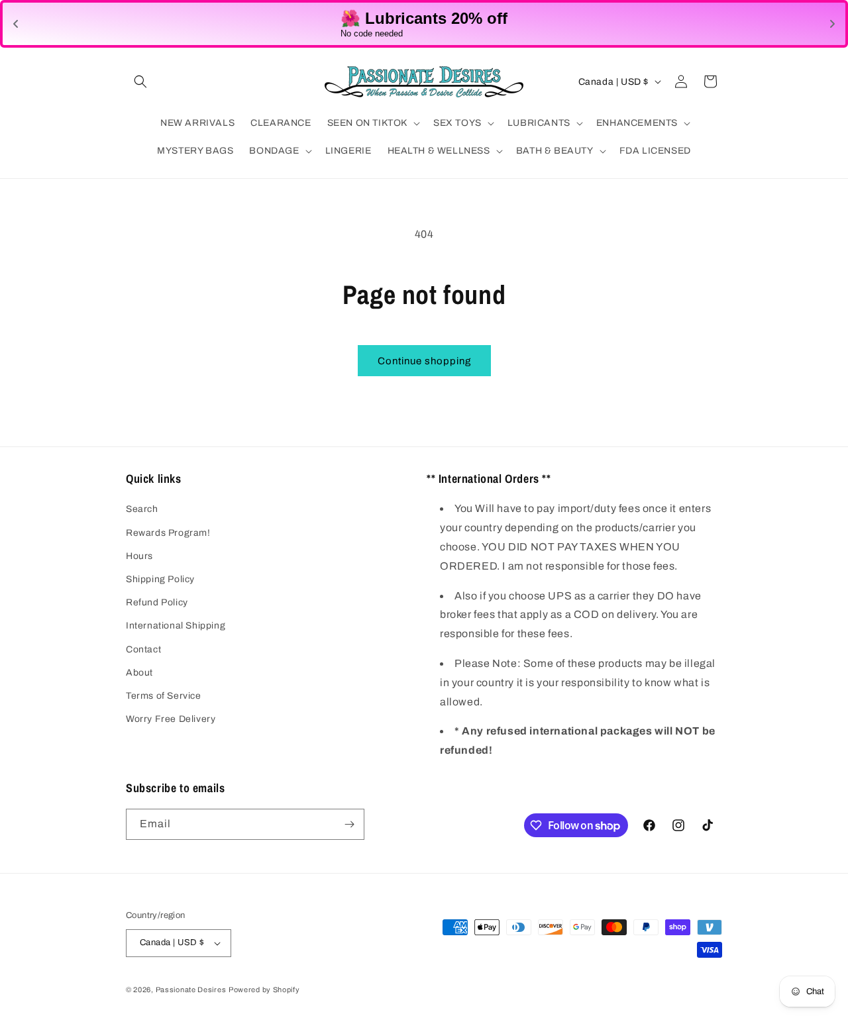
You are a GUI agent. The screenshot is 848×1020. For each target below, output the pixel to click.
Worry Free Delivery (170, 719)
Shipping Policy (160, 579)
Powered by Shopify (264, 990)
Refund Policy (157, 602)
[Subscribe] (349, 824)
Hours (139, 556)
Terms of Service (163, 696)
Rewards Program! (168, 533)
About (139, 673)
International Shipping (175, 626)
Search (142, 509)
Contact (143, 649)
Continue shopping (424, 361)
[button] (140, 81)
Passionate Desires (191, 990)
